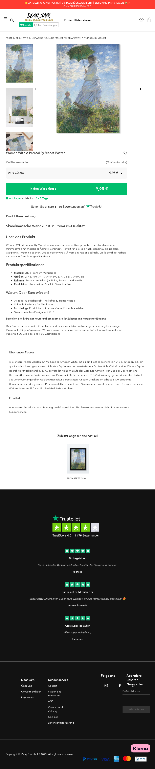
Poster (68, 20)
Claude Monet (54, 38)
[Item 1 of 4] (88, 89)
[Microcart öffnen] (149, 20)
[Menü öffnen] (6, 20)
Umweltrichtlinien (31, 691)
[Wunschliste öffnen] (141, 20)
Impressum (27, 697)
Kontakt (52, 685)
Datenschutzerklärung (61, 722)
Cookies (53, 717)
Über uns (26, 685)
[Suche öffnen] (12, 20)
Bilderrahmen (82, 20)
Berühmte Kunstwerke (30, 38)
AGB (50, 701)
